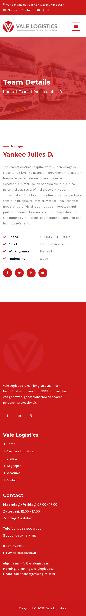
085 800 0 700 (31, 528)
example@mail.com (54, 244)
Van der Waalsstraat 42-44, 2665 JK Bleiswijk (35, 4)
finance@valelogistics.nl (37, 574)
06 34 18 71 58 (25, 535)
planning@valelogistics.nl (36, 569)
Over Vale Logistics (20, 451)
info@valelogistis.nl (34, 563)
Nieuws (12, 10)
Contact (27, 10)
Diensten (12, 458)
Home (8, 91)
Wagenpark (14, 466)
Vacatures (13, 473)
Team (24, 91)
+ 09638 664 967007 (55, 237)
